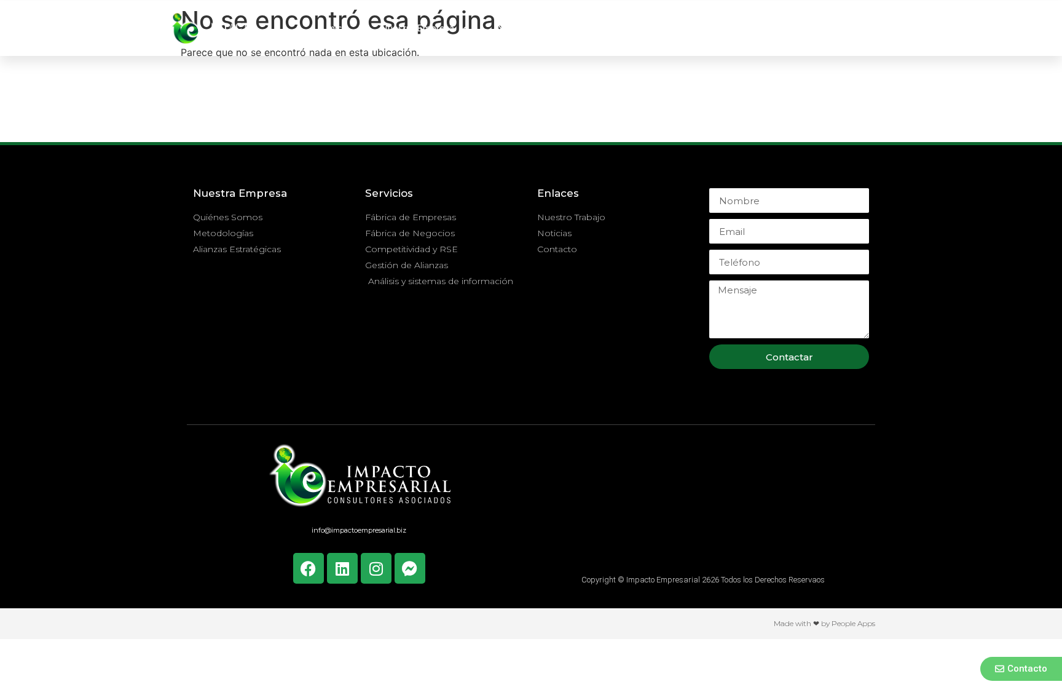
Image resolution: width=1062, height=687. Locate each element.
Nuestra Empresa (417, 28)
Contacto (802, 28)
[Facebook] (308, 568)
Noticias (734, 28)
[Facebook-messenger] (410, 568)
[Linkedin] (342, 568)
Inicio (338, 28)
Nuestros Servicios (536, 28)
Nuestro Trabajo (652, 28)
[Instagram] (376, 568)
